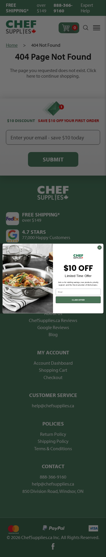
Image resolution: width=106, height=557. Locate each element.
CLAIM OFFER (78, 300)
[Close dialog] (99, 247)
